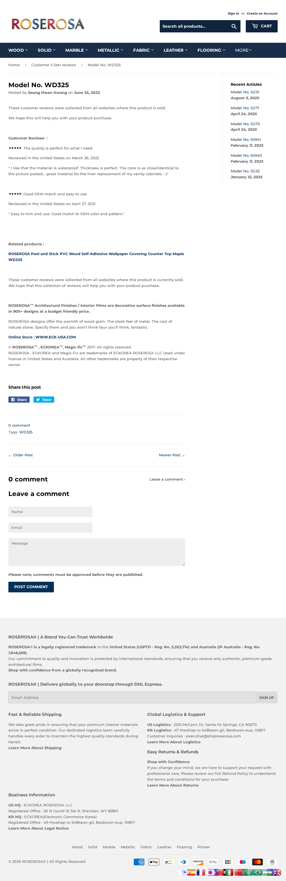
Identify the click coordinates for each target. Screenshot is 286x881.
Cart (266, 26)
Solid (45, 50)
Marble (75, 50)
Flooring (209, 50)
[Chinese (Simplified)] (239, 872)
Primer (203, 847)
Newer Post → (172, 455)
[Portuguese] (258, 872)
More (242, 50)
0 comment (19, 425)
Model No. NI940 (246, 155)
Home (14, 65)
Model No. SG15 (245, 92)
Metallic (109, 50)
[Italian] (229, 872)
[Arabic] (248, 872)
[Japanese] (210, 872)
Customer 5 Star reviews (53, 65)
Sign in (233, 13)
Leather (174, 50)
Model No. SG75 (245, 124)
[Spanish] (191, 872)
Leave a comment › (167, 479)
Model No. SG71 (245, 108)
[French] (201, 872)
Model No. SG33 (245, 171)
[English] (277, 872)
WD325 (25, 432)
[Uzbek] (267, 872)
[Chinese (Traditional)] (220, 872)
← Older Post (20, 455)
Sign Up (266, 697)
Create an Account (262, 13)
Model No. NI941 (246, 139)
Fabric (142, 50)
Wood (16, 50)
